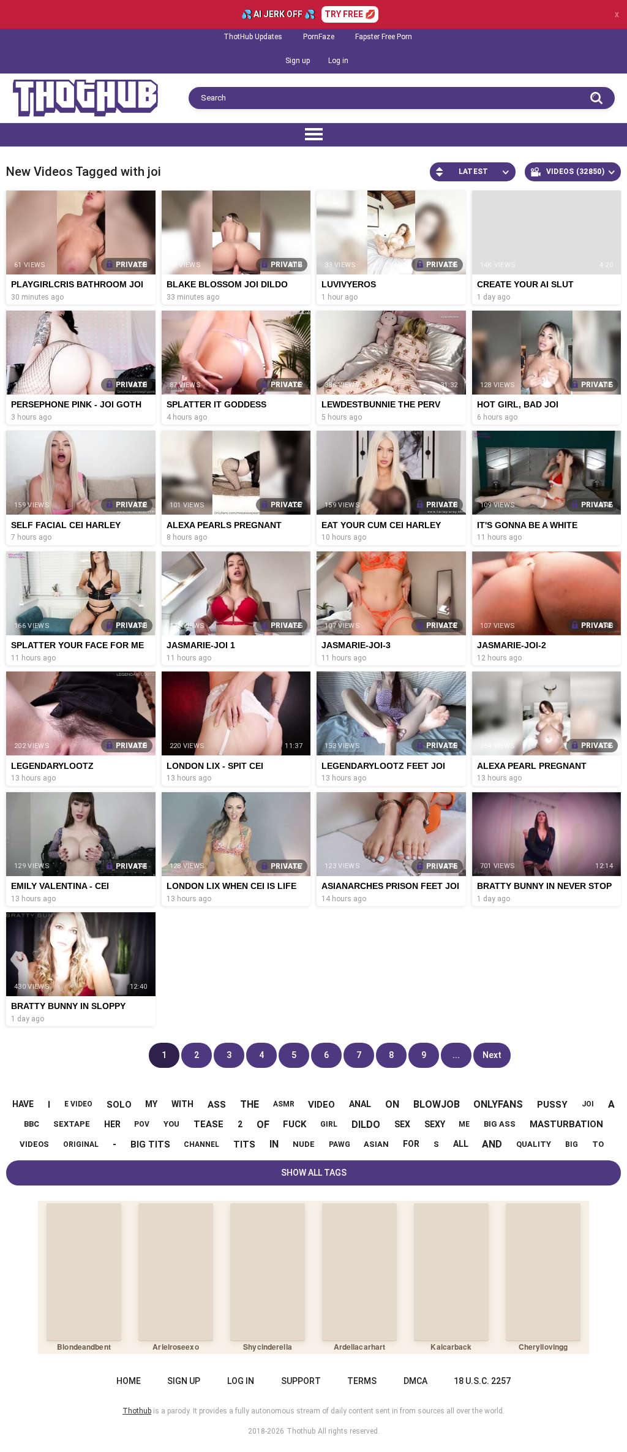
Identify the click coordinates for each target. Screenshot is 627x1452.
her (112, 1124)
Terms (362, 1381)
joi (588, 1104)
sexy (434, 1124)
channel (201, 1144)
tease (208, 1124)
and (492, 1144)
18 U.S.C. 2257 (482, 1381)
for (411, 1144)
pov (141, 1124)
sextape (71, 1124)
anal (360, 1104)
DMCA (415, 1381)
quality (533, 1144)
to (598, 1144)
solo (119, 1104)
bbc (31, 1124)
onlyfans (498, 1104)
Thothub (301, 1431)
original (81, 1144)
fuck (294, 1124)
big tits (150, 1144)
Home (128, 1381)
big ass (500, 1124)
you (171, 1124)
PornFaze (318, 36)
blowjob (436, 1104)
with (182, 1104)
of (263, 1124)
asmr (284, 1104)
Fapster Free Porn (383, 36)
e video (78, 1104)
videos (34, 1144)
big (571, 1144)
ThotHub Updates (252, 36)
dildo (365, 1124)
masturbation (566, 1124)
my (151, 1104)
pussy (552, 1104)
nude (304, 1144)
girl (328, 1124)
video (321, 1104)
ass (217, 1104)
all (460, 1144)
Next (491, 1055)
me (464, 1124)
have (23, 1104)
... (456, 1055)
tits (244, 1144)
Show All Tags (314, 1173)
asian (376, 1144)
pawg (339, 1144)
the (249, 1104)
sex (402, 1124)
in (274, 1144)
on (392, 1104)
